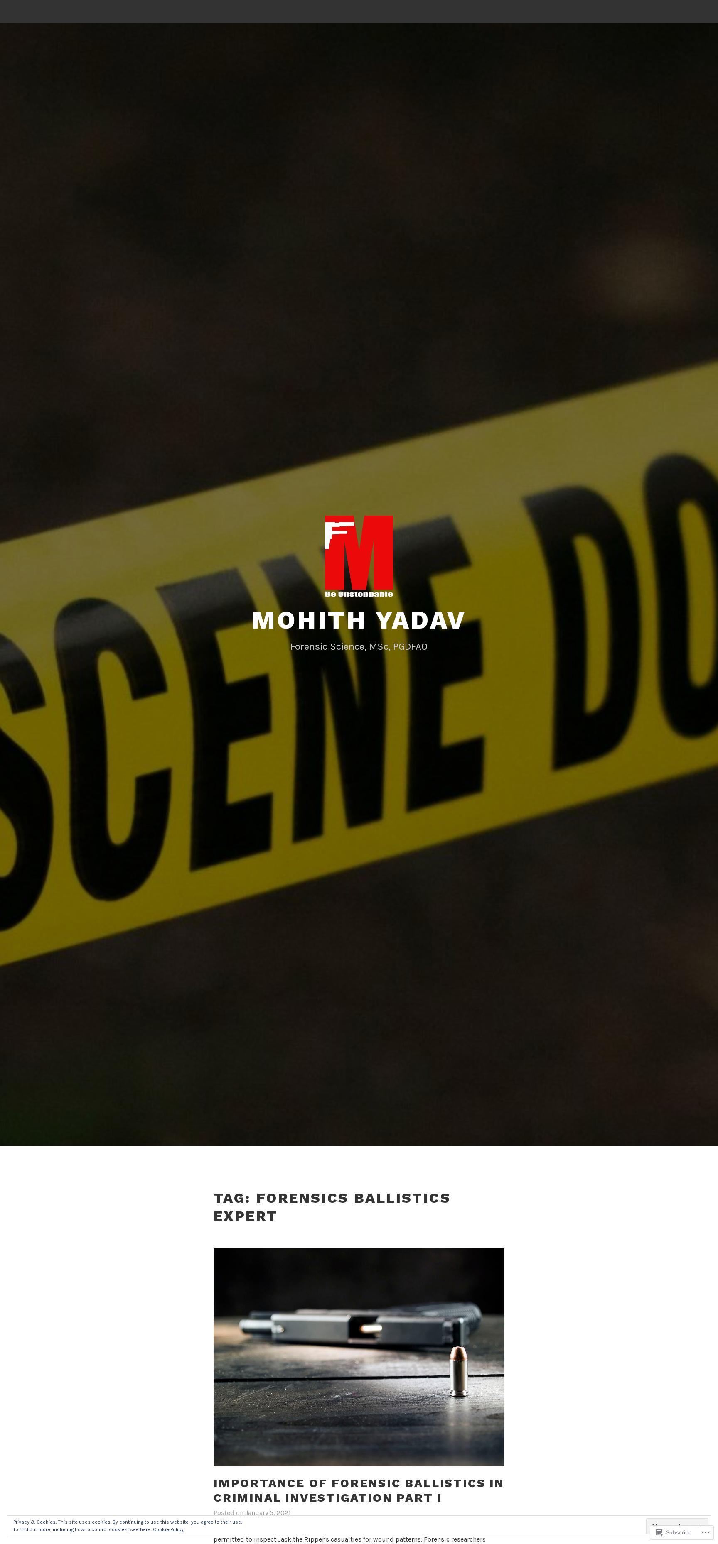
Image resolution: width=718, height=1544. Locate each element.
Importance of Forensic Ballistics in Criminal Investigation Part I (359, 1490)
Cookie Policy (168, 1529)
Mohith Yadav (359, 620)
